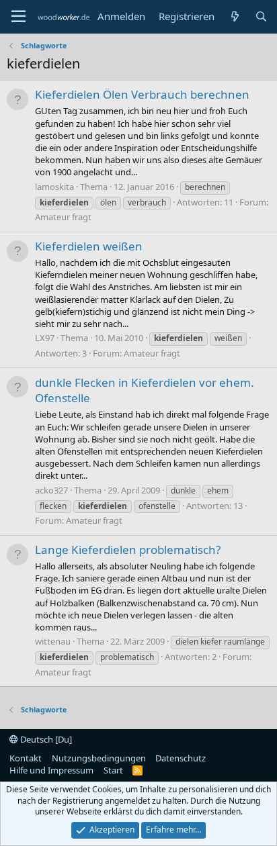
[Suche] (261, 16)
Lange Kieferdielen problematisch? (128, 549)
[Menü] (18, 17)
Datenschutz (180, 758)
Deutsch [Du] (45, 739)
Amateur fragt (63, 217)
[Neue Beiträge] (234, 16)
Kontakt (25, 758)
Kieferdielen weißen (89, 246)
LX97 (44, 338)
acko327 (51, 490)
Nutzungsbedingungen (99, 758)
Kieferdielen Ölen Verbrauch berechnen (142, 94)
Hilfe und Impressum (51, 770)
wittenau (53, 641)
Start (113, 770)
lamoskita (54, 187)
